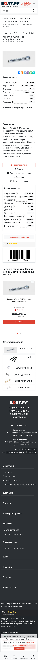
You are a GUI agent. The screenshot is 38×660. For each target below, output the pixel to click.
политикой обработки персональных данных (22, 644)
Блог (5, 556)
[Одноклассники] (22, 73)
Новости (7, 472)
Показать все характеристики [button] (16, 107)
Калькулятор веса (12, 513)
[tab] (19, 165)
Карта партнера (11, 530)
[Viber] (27, 73)
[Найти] (34, 10)
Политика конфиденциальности (19, 484)
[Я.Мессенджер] (33, 73)
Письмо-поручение (13, 534)
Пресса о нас (9, 476)
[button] (34, 4)
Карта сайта (9, 587)
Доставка (8, 493)
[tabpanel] (19, 208)
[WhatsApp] (30, 73)
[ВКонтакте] (19, 73)
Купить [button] (20, 322)
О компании (9, 466)
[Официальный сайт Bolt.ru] (10, 3)
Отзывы (7, 577)
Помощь (7, 567)
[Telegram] (25, 73)
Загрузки (7, 523)
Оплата (7, 503)
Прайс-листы (10, 542)
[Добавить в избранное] (32, 281)
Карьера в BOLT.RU (12, 480)
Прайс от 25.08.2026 (13, 548)
